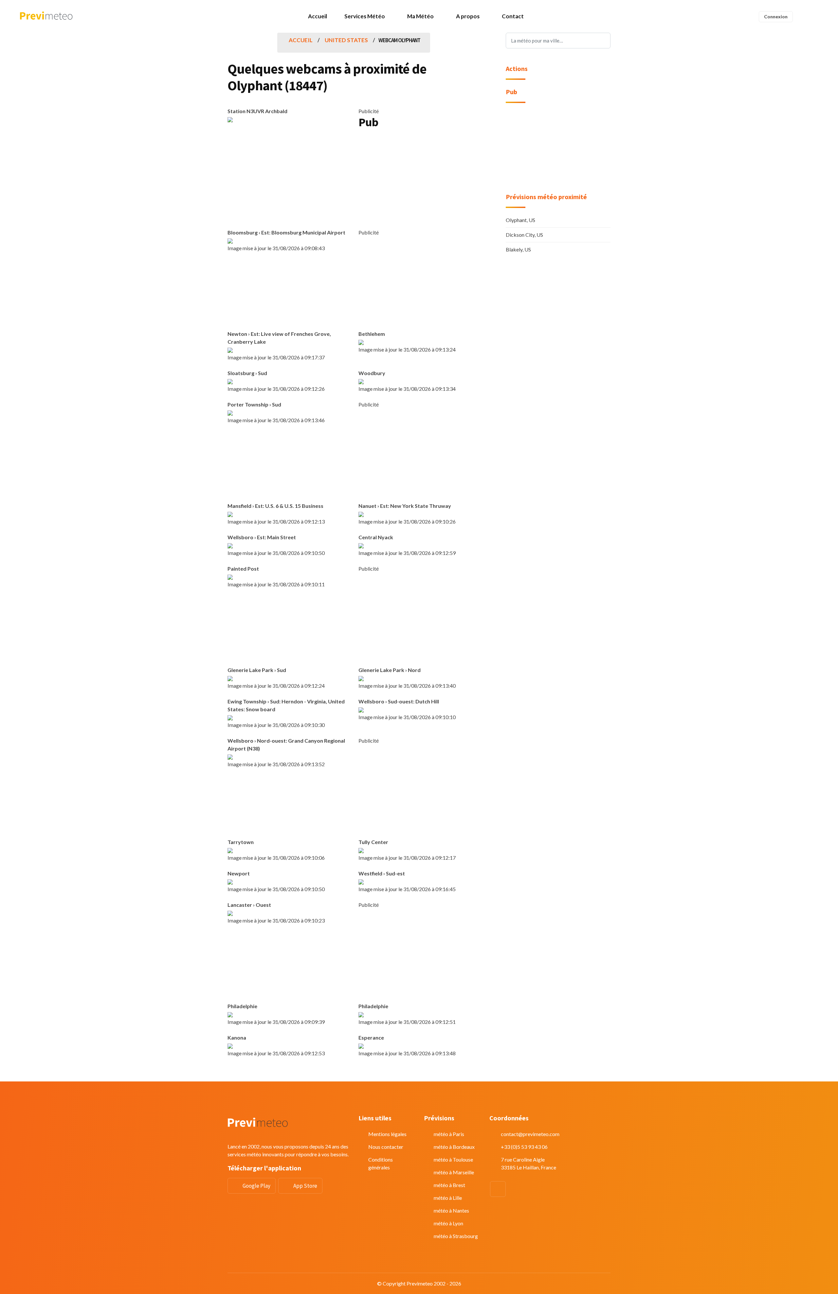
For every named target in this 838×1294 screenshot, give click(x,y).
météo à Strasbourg (456, 1236)
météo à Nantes (451, 1210)
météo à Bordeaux (454, 1147)
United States (346, 40)
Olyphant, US (520, 220)
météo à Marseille (454, 1172)
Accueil (317, 16)
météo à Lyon (448, 1223)
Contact (513, 16)
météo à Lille (448, 1198)
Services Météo (364, 16)
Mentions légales (387, 1134)
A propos (468, 16)
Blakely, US (518, 249)
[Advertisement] (419, 181)
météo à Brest (449, 1185)
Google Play (256, 1185)
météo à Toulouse (453, 1159)
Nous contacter (385, 1147)
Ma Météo (420, 16)
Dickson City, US (524, 235)
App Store (305, 1185)
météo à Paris (449, 1134)
